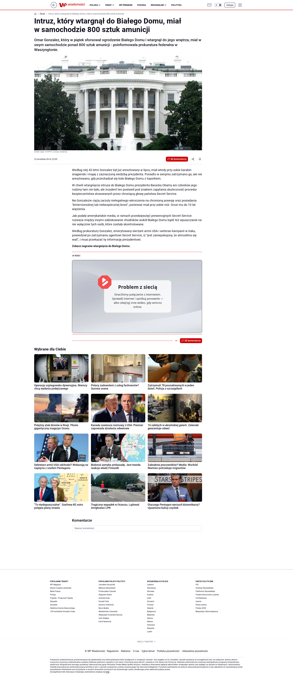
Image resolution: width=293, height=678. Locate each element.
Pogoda (141, 5)
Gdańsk (150, 608)
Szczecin (150, 601)
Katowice (151, 625)
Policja (53, 595)
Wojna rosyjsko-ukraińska (60, 588)
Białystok (151, 615)
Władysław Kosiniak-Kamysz (110, 615)
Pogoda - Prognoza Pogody (61, 598)
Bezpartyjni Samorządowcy (207, 611)
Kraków (150, 595)
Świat (108, 5)
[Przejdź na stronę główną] (54, 7)
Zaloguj (229, 5)
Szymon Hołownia (106, 605)
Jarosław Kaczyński (107, 585)
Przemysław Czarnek (107, 591)
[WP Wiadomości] (74, 5)
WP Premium (125, 5)
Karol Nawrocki (105, 621)
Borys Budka (104, 608)
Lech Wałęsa (104, 618)
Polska (94, 5)
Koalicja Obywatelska (204, 588)
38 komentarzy (178, 159)
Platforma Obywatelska (205, 591)
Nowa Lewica (201, 605)
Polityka (176, 5)
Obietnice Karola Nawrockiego (62, 608)
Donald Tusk (104, 601)
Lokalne (150, 585)
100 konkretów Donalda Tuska (62, 611)
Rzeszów (150, 628)
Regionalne (157, 5)
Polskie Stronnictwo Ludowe (207, 595)
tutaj (107, 672)
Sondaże (53, 605)
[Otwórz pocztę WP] (209, 5)
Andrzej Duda (104, 598)
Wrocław (150, 591)
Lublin (149, 632)
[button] (218, 5)
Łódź (149, 598)
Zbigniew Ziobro (105, 595)
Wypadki (53, 601)
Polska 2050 (201, 608)
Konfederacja (201, 598)
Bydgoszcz (151, 611)
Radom (150, 621)
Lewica (198, 601)
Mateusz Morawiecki (107, 588)
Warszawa (151, 588)
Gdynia (150, 618)
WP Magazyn (55, 585)
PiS (197, 585)
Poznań (150, 605)
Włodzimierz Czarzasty (108, 611)
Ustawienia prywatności (194, 651)
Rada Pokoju (55, 591)
